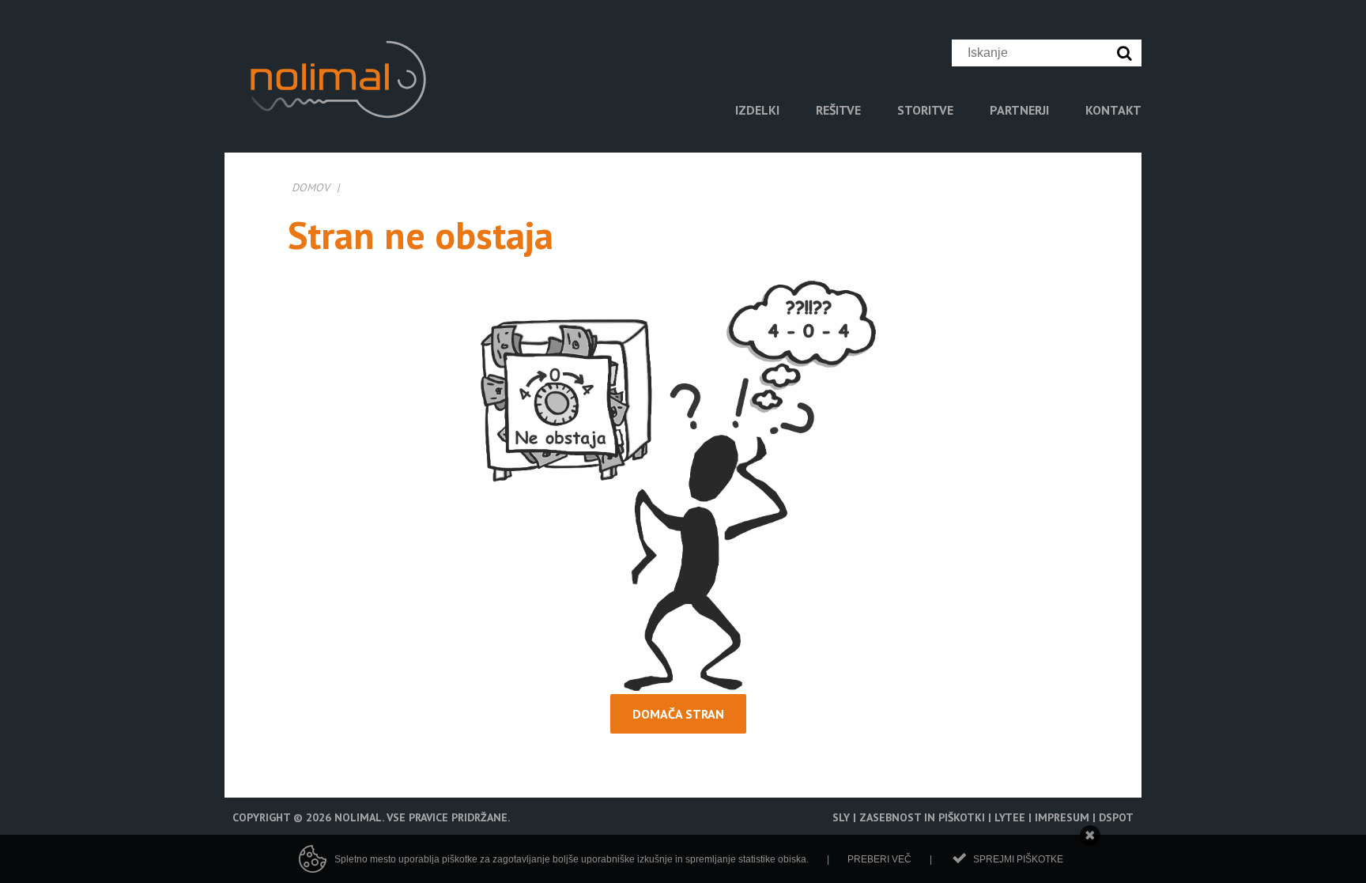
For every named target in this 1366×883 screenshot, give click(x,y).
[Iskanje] (1128, 53)
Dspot (1116, 817)
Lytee (1009, 817)
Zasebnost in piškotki (922, 817)
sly (841, 817)
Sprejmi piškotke (1018, 859)
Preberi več (879, 859)
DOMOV (311, 187)
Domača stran (678, 714)
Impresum (1062, 817)
